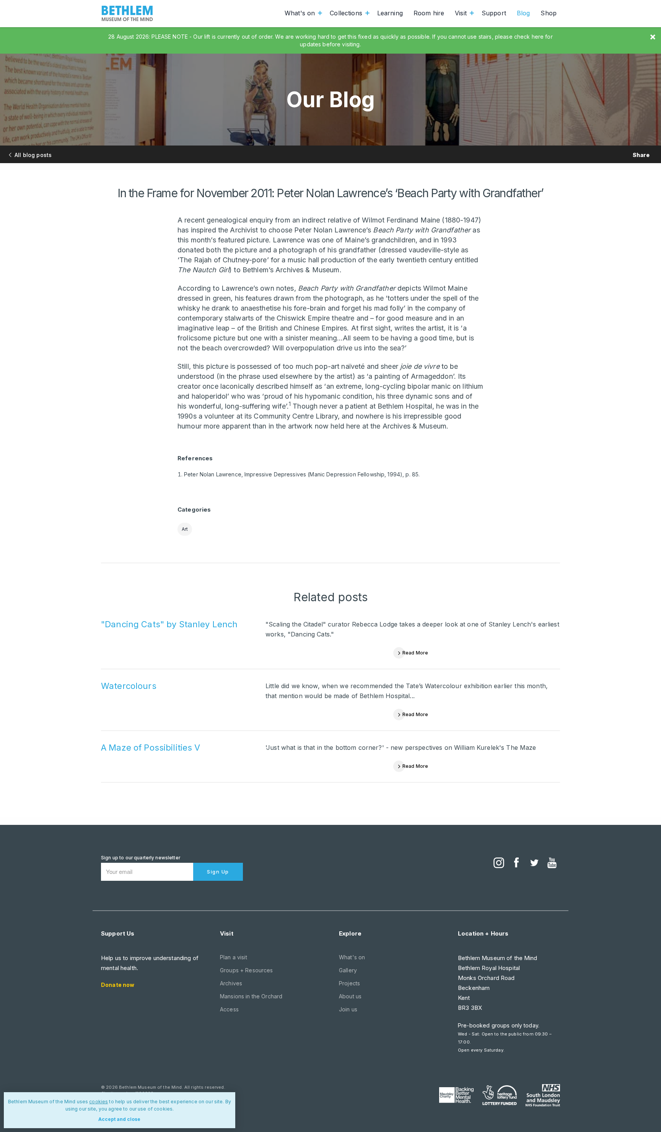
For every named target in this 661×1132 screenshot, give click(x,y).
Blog (523, 13)
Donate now (117, 985)
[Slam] (543, 1095)
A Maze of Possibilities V (150, 747)
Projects (349, 983)
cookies (98, 1101)
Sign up (218, 872)
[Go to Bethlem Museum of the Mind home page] (127, 13)
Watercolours (128, 686)
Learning (390, 13)
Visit (461, 13)
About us (350, 996)
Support (494, 13)
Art (185, 529)
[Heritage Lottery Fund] (499, 1095)
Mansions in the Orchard (251, 996)
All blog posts (33, 155)
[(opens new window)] (498, 864)
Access (229, 1009)
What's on (300, 13)
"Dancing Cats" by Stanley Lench (169, 624)
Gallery (348, 970)
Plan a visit (233, 957)
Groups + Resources (246, 970)
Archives (231, 983)
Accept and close (119, 1119)
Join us (348, 1009)
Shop (549, 13)
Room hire (429, 13)
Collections (346, 13)
